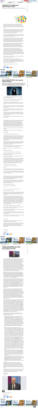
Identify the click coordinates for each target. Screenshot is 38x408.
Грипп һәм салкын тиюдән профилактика (29, 2)
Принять (34, 406)
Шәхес (3, 245)
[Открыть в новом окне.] (5, 67)
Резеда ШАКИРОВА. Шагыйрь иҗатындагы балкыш (20, 2)
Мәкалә (1, 2)
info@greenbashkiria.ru (6, 60)
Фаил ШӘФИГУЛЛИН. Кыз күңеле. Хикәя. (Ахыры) (11, 2)
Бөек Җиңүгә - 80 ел (4, 78)
